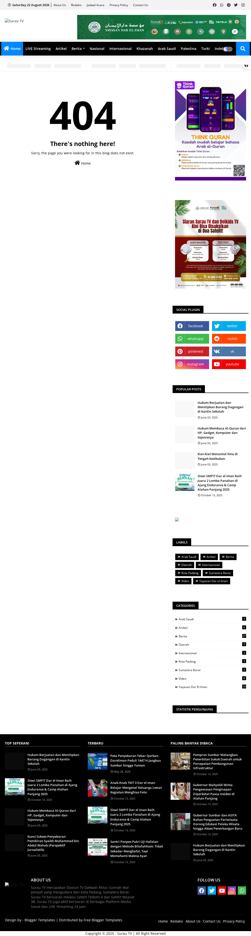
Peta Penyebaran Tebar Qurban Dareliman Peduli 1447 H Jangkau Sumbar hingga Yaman (135, 760)
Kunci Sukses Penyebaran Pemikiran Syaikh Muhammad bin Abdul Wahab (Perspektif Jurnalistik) (53, 843)
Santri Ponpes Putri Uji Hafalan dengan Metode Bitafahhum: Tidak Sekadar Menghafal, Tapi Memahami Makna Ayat (136, 848)
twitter (232, 326)
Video (185, 581)
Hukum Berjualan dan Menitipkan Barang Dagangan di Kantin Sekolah (220, 407)
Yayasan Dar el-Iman (213, 581)
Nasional (97, 48)
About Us (60, 5)
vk (232, 351)
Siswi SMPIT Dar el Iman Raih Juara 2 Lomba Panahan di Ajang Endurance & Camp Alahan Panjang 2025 (220, 483)
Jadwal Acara (96, 5)
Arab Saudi (167, 48)
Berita (77, 48)
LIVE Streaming (38, 48)
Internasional (120, 48)
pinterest (195, 351)
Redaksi (76, 5)
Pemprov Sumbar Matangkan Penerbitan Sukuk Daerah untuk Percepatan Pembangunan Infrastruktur (217, 761)
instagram (195, 364)
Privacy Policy (119, 5)
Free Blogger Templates (103, 920)
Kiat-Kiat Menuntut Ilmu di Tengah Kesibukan (218, 456)
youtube (232, 364)
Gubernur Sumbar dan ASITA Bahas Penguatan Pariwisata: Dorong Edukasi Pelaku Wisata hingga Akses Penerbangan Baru (217, 822)
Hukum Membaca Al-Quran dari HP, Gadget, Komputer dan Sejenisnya (222, 432)
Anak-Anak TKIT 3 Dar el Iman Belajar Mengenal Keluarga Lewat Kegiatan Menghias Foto (136, 787)
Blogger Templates (40, 920)
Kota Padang (190, 573)
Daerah (186, 565)
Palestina (188, 48)
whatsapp (196, 338)
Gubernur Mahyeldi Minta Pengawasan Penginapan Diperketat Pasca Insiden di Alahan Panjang (214, 792)
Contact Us (140, 5)
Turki (205, 48)
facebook (195, 326)
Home (16, 48)
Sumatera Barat (220, 573)
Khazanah (145, 48)
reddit (232, 338)
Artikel (61, 48)
